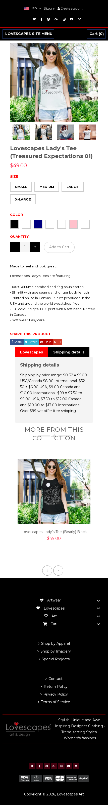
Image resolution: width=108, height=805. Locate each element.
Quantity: (20, 236)
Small (21, 187)
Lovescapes (31, 352)
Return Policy (56, 686)
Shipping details (68, 352)
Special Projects (56, 659)
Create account (72, 8)
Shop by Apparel (55, 643)
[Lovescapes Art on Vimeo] (78, 19)
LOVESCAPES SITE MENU (28, 34)
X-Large (23, 199)
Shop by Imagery (55, 651)
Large (73, 187)
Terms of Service (55, 702)
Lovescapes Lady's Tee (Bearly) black (54, 532)
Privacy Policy (55, 694)
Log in (50, 8)
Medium (46, 187)
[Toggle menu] (98, 600)
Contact (55, 678)
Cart (95, 34)
